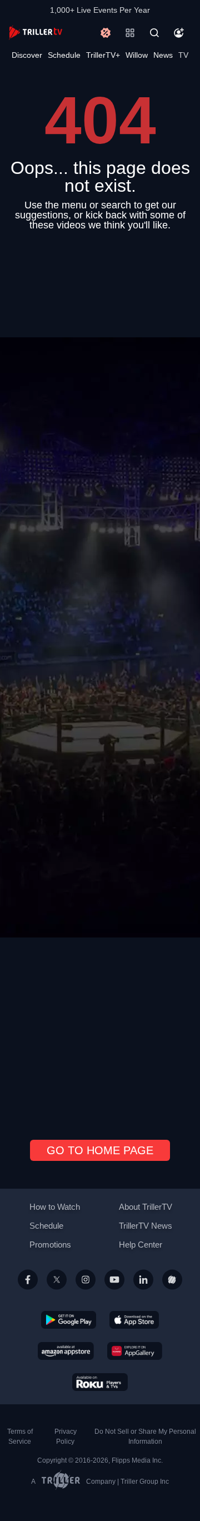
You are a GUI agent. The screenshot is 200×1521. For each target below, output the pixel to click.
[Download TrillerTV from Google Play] (69, 1319)
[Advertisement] (100, 681)
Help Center (140, 1244)
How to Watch (54, 1206)
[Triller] (172, 1292)
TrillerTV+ (103, 55)
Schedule (64, 55)
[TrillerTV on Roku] (100, 1381)
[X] (57, 1292)
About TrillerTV (145, 1206)
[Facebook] (28, 1292)
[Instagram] (86, 1292)
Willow (137, 55)
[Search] (154, 32)
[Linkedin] (143, 1292)
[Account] (179, 32)
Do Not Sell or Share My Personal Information (145, 1436)
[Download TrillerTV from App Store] (134, 1319)
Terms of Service (20, 1436)
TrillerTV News (145, 1225)
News (163, 55)
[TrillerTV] (35, 32)
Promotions (50, 1244)
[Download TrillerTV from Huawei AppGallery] (134, 1350)
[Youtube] (114, 1292)
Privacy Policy (65, 1436)
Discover (27, 55)
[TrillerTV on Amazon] (66, 1350)
